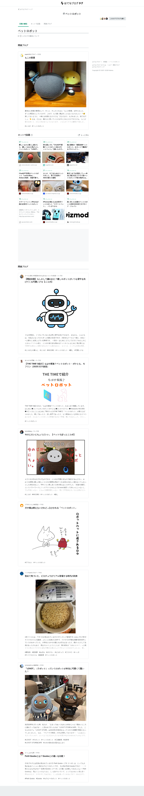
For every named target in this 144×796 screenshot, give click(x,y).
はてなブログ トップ (26, 9)
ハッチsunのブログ (31, 572)
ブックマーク (23, 142)
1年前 (41, 504)
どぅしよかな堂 (29, 753)
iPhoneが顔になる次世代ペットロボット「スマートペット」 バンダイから (53, 204)
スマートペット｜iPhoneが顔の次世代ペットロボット (29, 203)
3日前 (39, 54)
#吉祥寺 (66, 740)
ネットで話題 (35, 24)
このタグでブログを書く (117, 18)
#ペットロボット (38, 126)
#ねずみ (42, 652)
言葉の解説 (23, 24)
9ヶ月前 (38, 360)
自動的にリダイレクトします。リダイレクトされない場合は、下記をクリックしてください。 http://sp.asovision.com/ (29, 213)
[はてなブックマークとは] (32, 135)
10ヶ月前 (36, 431)
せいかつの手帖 (29, 360)
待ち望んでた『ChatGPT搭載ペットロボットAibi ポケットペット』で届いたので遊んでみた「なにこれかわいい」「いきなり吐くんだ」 (53, 147)
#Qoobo (39, 778)
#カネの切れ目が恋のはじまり (54, 743)
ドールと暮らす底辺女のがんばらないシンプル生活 (40, 275)
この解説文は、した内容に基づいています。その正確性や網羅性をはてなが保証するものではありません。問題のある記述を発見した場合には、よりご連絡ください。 (28, 36)
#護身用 (41, 655)
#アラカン (28, 562)
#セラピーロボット (50, 778)
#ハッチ (76, 652)
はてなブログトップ (98, 67)
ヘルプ (109, 65)
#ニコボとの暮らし (31, 350)
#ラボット (36, 740)
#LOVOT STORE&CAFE (33, 743)
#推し (56, 494)
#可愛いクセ (78, 350)
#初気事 (35, 652)
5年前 (42, 665)
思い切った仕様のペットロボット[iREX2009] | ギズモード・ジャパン (77, 204)
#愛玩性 (28, 652)
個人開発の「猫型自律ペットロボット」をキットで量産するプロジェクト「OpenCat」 (77, 147)
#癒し (71, 350)
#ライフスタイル (31, 655)
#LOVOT (28, 740)
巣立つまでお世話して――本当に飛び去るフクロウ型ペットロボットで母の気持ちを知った (77, 175)
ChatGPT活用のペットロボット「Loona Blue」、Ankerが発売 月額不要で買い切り (29, 175)
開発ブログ (116, 65)
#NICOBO (50, 350)
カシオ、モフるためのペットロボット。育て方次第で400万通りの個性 (53, 175)
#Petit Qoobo (30, 778)
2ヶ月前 (60, 275)
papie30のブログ (30, 54)
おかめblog (28, 431)
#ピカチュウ (59, 652)
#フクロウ (68, 652)
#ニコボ (28, 126)
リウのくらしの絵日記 (31, 504)
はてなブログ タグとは (99, 65)
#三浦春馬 (58, 740)
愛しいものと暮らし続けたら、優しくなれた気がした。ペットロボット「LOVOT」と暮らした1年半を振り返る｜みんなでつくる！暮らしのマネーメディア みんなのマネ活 (29, 147)
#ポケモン (49, 652)
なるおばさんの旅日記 (31, 665)
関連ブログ (48, 24)
